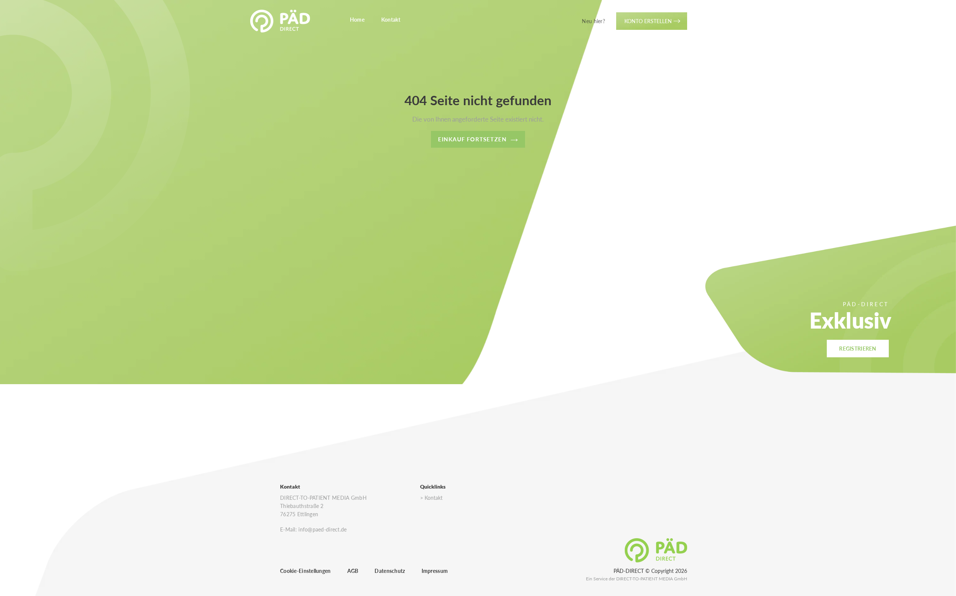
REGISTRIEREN (857, 348)
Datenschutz (390, 571)
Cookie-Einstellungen (305, 571)
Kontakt (434, 498)
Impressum (435, 571)
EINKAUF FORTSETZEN (472, 139)
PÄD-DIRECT (629, 571)
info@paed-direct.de (322, 529)
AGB (352, 571)
